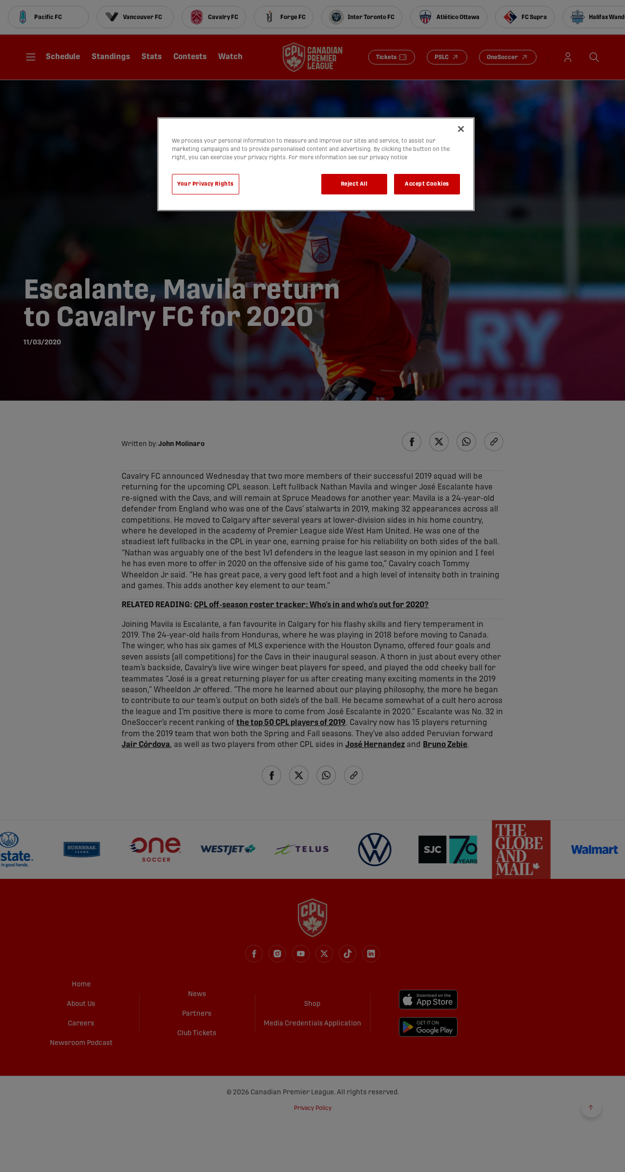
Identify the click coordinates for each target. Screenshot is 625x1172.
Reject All (354, 184)
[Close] (461, 129)
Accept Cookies (427, 184)
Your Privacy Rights (205, 184)
